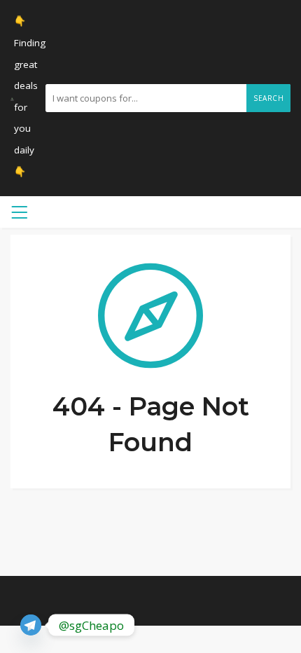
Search (268, 98)
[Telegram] (30, 624)
